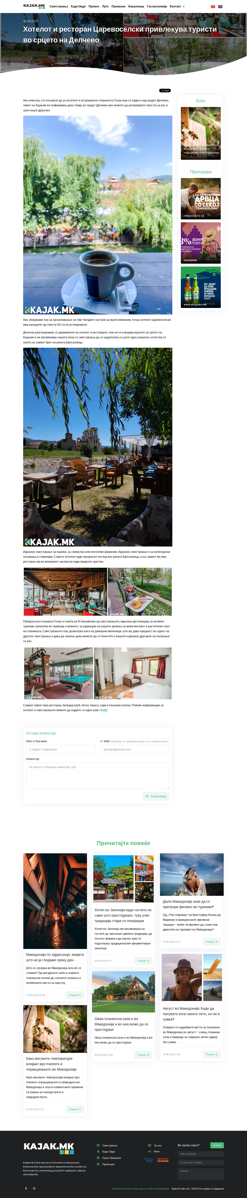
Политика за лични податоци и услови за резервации (140, 1188)
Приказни (118, 6)
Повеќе (73, 995)
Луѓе (105, 6)
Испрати (217, 1145)
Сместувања (59, 6)
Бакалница (136, 6)
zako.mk (185, 1188)
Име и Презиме (36, 741)
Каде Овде (78, 6)
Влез (156, 1151)
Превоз (94, 6)
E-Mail (135, 741)
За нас (157, 1145)
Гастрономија (157, 6)
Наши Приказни (111, 1158)
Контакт (175, 6)
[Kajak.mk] (34, 6)
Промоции (108, 1164)
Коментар (32, 759)
